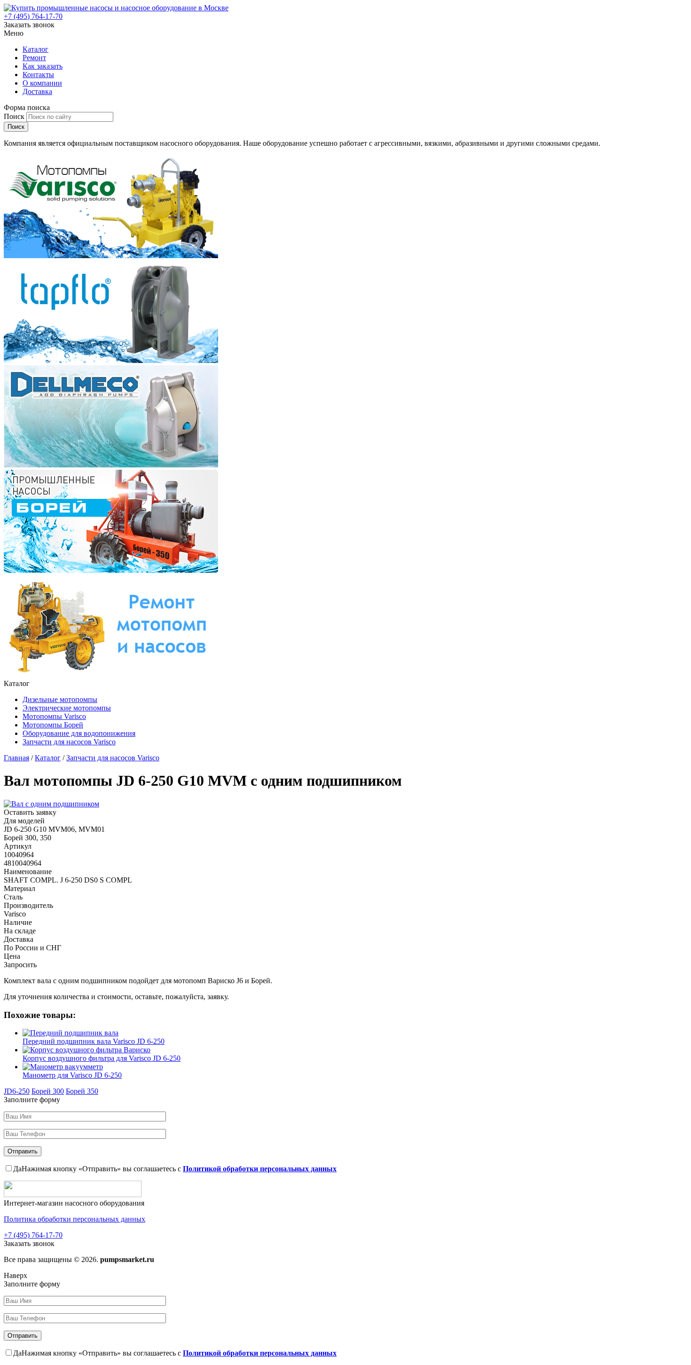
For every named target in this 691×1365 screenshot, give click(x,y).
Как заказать (43, 66)
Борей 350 (82, 1091)
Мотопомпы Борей (53, 725)
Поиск (15, 116)
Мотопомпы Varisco (54, 716)
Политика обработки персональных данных (74, 1219)
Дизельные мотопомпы (60, 699)
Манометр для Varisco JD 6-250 (72, 1075)
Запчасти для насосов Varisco (69, 742)
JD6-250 (17, 1091)
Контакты (38, 75)
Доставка (37, 91)
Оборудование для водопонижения (79, 733)
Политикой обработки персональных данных (260, 1169)
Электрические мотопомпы (67, 708)
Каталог (35, 49)
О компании (42, 83)
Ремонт (34, 58)
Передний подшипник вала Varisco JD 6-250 (94, 1041)
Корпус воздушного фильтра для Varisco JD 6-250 (102, 1058)
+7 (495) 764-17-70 (33, 16)
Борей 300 (47, 1091)
